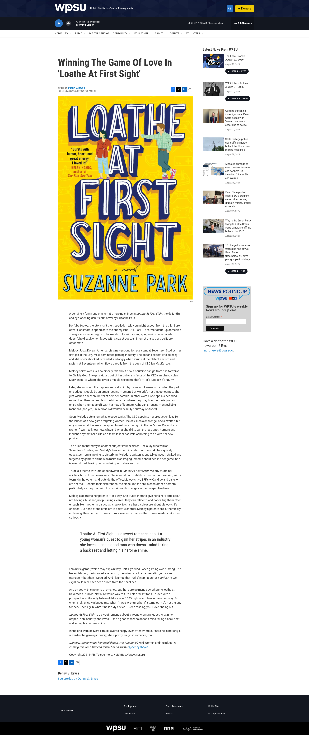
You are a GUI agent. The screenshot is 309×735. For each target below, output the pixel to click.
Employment (130, 706)
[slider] (73, 23)
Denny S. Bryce (76, 87)
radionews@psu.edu (218, 350)
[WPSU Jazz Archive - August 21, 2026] (213, 89)
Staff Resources (174, 706)
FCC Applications (216, 713)
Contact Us (129, 713)
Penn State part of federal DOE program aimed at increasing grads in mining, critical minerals (238, 199)
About (159, 33)
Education (141, 33)
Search (169, 713)
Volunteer (193, 33)
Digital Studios (99, 33)
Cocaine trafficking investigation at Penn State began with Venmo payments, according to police (237, 117)
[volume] (68, 23)
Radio (78, 33)
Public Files (214, 706)
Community (120, 33)
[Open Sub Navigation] (70, 33)
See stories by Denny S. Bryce (78, 678)
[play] (58, 23)
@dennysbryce (138, 647)
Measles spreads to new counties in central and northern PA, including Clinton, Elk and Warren (238, 171)
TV (66, 33)
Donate (246, 8)
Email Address (214, 316)
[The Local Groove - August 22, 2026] (213, 61)
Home (58, 33)
